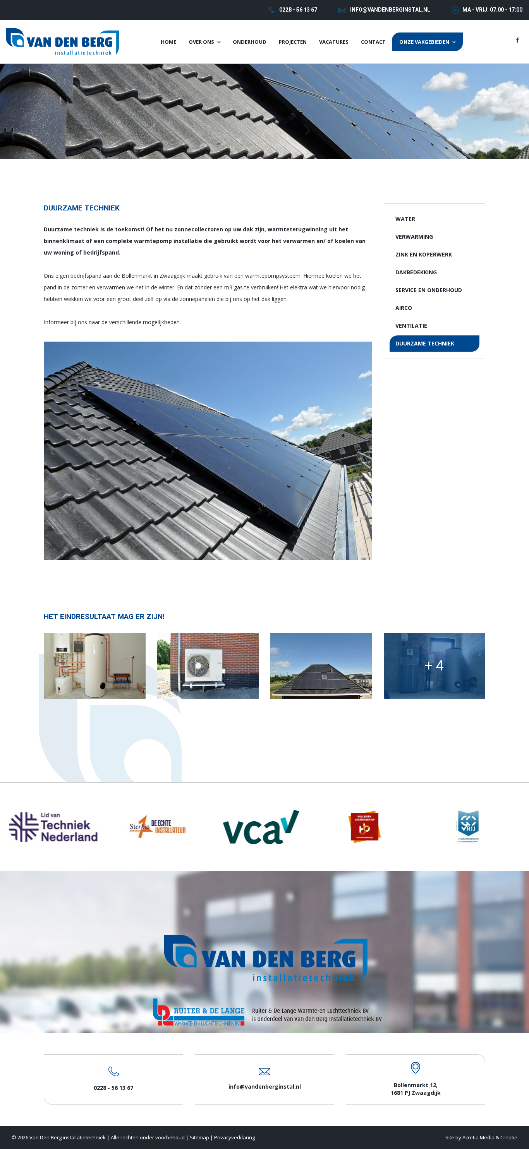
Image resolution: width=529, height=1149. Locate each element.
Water (405, 218)
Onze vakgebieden (424, 41)
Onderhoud (249, 41)
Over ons (201, 41)
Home (168, 41)
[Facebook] (517, 40)
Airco (403, 307)
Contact (373, 41)
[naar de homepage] (62, 41)
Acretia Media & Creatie (489, 1137)
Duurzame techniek (424, 343)
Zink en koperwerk (423, 254)
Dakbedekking (416, 272)
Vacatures (334, 41)
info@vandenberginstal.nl (390, 10)
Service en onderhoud (428, 290)
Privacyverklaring (234, 1137)
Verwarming (414, 236)
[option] (58, 827)
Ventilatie (411, 325)
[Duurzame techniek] (95, 666)
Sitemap (199, 1137)
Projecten (293, 41)
